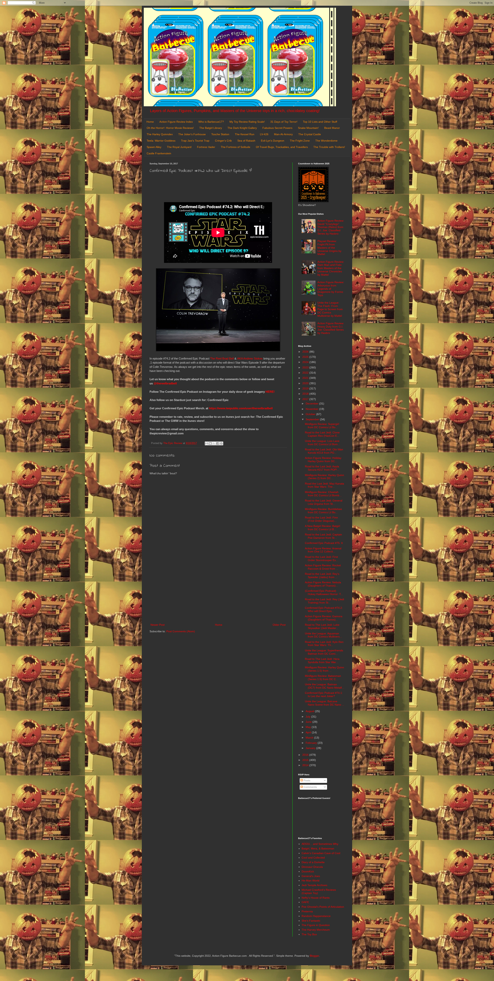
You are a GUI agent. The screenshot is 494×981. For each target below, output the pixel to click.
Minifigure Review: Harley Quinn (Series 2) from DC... (324, 477)
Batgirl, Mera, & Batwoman (318, 848)
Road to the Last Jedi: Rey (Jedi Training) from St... (324, 601)
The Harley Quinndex (160, 134)
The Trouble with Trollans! (329, 147)
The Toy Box (309, 934)
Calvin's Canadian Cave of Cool (321, 853)
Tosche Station (220, 134)
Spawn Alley (154, 147)
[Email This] (207, 443)
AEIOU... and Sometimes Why (320, 843)
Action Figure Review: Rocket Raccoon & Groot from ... (323, 567)
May (309, 727)
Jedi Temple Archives (314, 885)
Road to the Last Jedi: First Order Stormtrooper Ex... (321, 558)
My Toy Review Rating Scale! (247, 121)
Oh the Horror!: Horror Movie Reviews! (170, 127)
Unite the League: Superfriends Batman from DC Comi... (324, 652)
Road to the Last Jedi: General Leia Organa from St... (323, 502)
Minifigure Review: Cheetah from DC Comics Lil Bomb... (323, 493)
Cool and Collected (313, 857)
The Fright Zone (300, 140)
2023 (305, 367)
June (309, 721)
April (309, 732)
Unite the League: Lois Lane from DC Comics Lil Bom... (322, 442)
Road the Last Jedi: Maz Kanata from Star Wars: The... (324, 485)
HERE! (270, 391)
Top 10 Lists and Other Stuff (320, 121)
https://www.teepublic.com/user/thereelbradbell (241, 408)
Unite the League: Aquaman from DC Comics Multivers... (323, 635)
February (312, 742)
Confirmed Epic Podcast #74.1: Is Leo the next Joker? (324, 694)
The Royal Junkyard (179, 147)
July (308, 716)
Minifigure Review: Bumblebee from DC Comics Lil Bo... (323, 510)
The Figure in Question (316, 925)
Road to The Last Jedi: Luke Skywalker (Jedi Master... (322, 626)
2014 (305, 765)
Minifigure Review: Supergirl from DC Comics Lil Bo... (322, 425)
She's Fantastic (311, 920)
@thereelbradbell (166, 383)
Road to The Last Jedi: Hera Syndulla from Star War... (322, 660)
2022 (305, 372)
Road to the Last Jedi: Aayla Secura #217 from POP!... (322, 468)
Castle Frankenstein (159, 153)
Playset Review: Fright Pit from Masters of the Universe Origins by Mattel (329, 248)
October (311, 414)
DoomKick (308, 871)
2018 (305, 393)
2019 (305, 388)
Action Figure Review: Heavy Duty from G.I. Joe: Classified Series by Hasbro (330, 328)
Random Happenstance (316, 916)
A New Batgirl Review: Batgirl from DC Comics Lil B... (322, 527)
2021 (305, 377)
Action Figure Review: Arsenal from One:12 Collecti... (323, 550)
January (311, 748)
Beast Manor (332, 127)
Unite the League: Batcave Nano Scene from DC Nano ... (324, 703)
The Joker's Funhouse (192, 134)
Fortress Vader (206, 147)
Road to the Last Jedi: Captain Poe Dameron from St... (323, 536)
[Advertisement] (218, 591)
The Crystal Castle (309, 134)
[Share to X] (214, 443)
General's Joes (311, 876)
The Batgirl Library (210, 127)
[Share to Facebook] (218, 443)
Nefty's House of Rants (316, 897)
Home (150, 121)
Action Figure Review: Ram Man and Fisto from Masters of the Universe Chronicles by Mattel (330, 268)
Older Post (279, 624)
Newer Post (158, 624)
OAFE (305, 902)
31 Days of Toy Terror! (283, 121)
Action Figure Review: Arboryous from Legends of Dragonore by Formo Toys (330, 289)
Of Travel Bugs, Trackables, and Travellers (282, 147)
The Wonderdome (326, 140)
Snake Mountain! (308, 127)
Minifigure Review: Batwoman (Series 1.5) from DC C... (323, 677)
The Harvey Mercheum (316, 929)
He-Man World (310, 880)
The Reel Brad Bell (222, 358)
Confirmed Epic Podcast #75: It (324, 543)
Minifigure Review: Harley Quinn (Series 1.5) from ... (324, 669)
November (312, 408)
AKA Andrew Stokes (250, 358)
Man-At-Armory (283, 134)
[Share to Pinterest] (221, 443)
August (310, 711)
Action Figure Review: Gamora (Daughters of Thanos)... (323, 618)
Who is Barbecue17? (211, 121)
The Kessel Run (244, 134)
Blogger (314, 955)
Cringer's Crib (223, 140)
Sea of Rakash (246, 140)
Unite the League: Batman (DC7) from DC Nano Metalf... (324, 686)
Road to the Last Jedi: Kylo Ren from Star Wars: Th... (324, 643)
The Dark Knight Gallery (242, 127)
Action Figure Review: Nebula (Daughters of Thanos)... (323, 584)
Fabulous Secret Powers (277, 127)
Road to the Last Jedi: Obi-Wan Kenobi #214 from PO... (324, 451)
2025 (305, 356)
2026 (305, 351)
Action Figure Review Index (176, 121)
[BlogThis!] (210, 443)
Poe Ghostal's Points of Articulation (323, 906)
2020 (305, 383)
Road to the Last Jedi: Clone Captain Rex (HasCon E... (322, 434)
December (312, 403)
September (313, 419)
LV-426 (264, 134)
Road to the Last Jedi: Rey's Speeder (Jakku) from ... (322, 575)
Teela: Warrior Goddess (161, 140)
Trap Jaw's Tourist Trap (195, 140)
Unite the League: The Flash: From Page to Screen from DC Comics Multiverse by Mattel (330, 309)
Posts (306, 780)
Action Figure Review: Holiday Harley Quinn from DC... (323, 459)
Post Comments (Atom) (180, 631)
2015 (305, 759)
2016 (305, 754)
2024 (305, 362)
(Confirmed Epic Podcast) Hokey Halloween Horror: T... (324, 592)
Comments (310, 787)
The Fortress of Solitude (235, 147)
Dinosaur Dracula (312, 866)
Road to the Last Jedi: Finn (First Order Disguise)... (321, 519)
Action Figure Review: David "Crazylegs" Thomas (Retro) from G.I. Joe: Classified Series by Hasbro (330, 227)
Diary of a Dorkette (313, 862)
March (310, 737)
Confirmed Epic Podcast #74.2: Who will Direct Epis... (324, 609)
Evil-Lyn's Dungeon (272, 140)
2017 (305, 399)
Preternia (307, 911)
